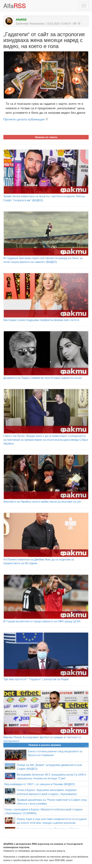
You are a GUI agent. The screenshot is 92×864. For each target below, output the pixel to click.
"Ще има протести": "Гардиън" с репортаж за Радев (36, 679)
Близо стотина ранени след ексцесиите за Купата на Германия (55, 753)
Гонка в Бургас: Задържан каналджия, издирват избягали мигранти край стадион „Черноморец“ (47, 791)
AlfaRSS (21, 19)
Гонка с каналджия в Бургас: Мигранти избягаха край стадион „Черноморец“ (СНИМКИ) (43, 811)
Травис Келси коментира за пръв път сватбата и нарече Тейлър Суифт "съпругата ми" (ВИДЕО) (44, 198)
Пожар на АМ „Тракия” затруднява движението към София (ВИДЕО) (49, 766)
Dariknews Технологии (30, 23)
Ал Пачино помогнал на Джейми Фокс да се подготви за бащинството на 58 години (38, 561)
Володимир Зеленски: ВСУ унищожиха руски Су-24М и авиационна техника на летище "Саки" (51, 776)
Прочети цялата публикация (24, 119)
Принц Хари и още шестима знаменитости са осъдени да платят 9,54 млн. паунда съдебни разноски (51, 820)
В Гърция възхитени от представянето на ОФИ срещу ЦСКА (41, 621)
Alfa (14, 5)
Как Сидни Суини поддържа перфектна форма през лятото (41, 320)
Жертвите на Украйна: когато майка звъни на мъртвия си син (42, 501)
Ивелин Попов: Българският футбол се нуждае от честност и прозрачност (42, 739)
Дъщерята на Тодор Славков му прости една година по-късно (42, 378)
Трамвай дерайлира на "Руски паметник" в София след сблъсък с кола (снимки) (52, 801)
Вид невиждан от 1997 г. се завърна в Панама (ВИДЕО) (39, 784)
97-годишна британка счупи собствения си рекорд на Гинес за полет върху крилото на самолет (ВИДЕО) (43, 260)
